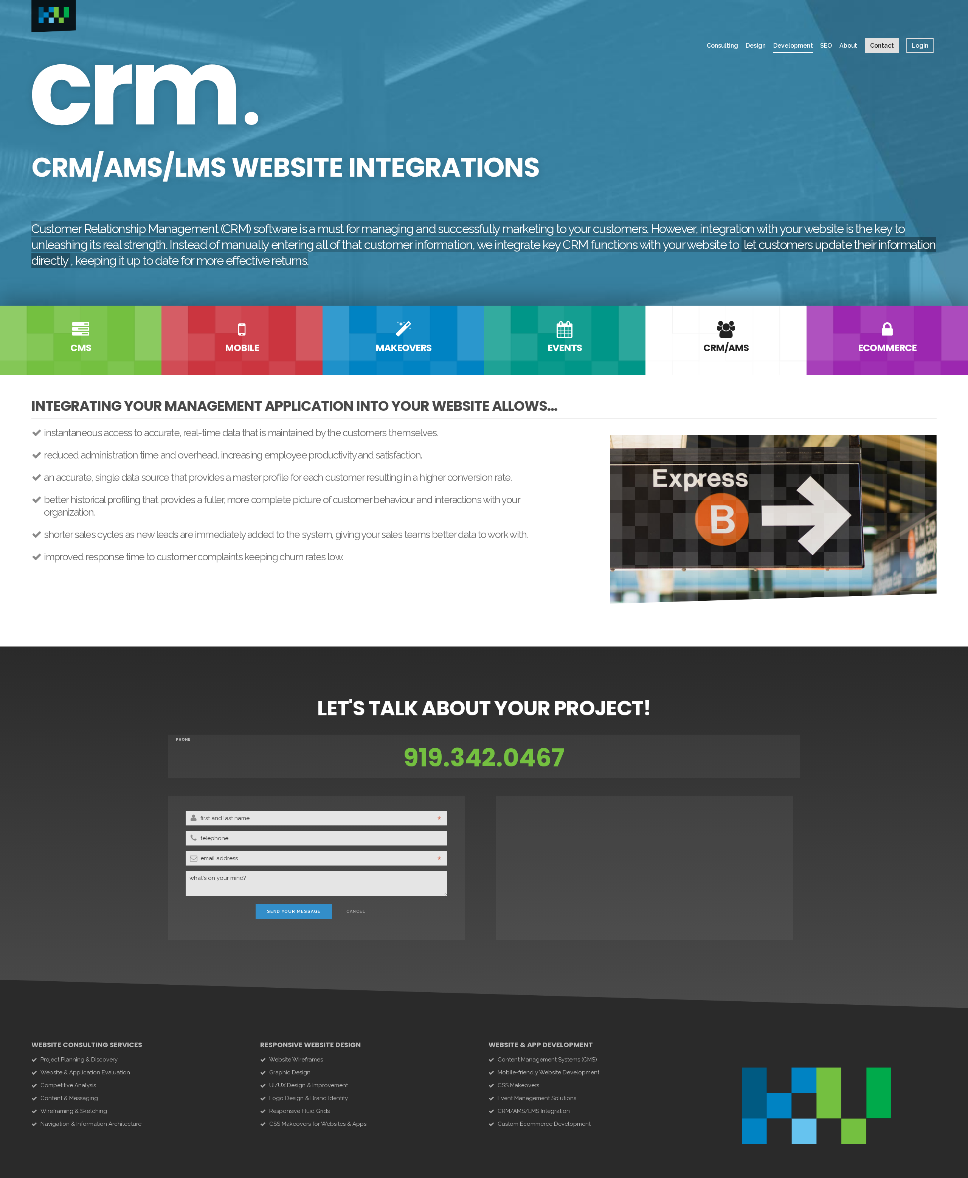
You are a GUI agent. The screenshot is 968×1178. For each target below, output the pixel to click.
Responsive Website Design (310, 1044)
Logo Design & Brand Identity (308, 1098)
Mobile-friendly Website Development (548, 1072)
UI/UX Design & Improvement (308, 1085)
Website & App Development (541, 1044)
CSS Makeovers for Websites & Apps (317, 1123)
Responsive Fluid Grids (299, 1111)
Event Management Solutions (537, 1098)
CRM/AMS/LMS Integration (534, 1111)
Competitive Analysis (68, 1085)
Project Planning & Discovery (79, 1059)
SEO (826, 45)
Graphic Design (289, 1072)
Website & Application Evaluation (85, 1072)
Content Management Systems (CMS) (547, 1059)
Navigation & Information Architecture (90, 1123)
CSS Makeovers (518, 1085)
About (848, 45)
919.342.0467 (484, 758)
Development (793, 45)
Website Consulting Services (86, 1044)
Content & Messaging (69, 1098)
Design (756, 45)
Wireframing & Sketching (73, 1111)
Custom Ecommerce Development (544, 1123)
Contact (882, 45)
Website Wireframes (296, 1059)
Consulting (722, 45)
